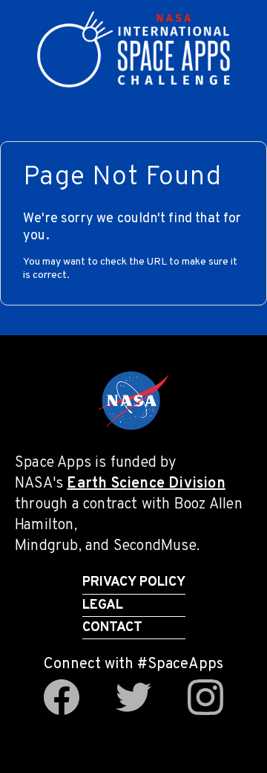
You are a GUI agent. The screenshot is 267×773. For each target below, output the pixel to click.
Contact (112, 627)
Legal (102, 605)
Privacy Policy (133, 582)
